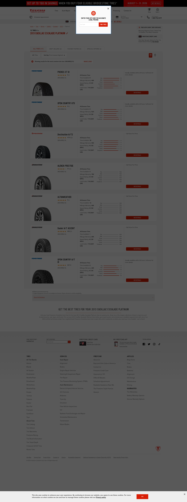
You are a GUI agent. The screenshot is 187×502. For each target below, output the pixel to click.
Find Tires (103, 24)
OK (142, 496)
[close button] (185, 494)
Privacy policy (101, 497)
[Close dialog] (108, 8)
